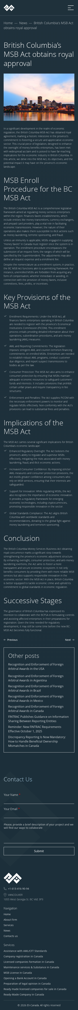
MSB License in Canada (18, 972)
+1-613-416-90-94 (18, 888)
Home (8, 23)
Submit (39, 851)
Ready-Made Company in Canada (24, 994)
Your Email (12, 808)
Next (68, 639)
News (23, 23)
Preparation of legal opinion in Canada (27, 983)
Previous (12, 639)
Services (9, 925)
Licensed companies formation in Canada (29, 962)
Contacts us (11, 936)
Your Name (12, 794)
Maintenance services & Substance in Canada (31, 967)
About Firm (10, 919)
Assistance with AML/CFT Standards (25, 951)
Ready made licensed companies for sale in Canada (35, 989)
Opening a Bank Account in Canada (25, 978)
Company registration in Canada (23, 956)
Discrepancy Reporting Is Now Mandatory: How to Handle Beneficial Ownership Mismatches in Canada (37, 741)
